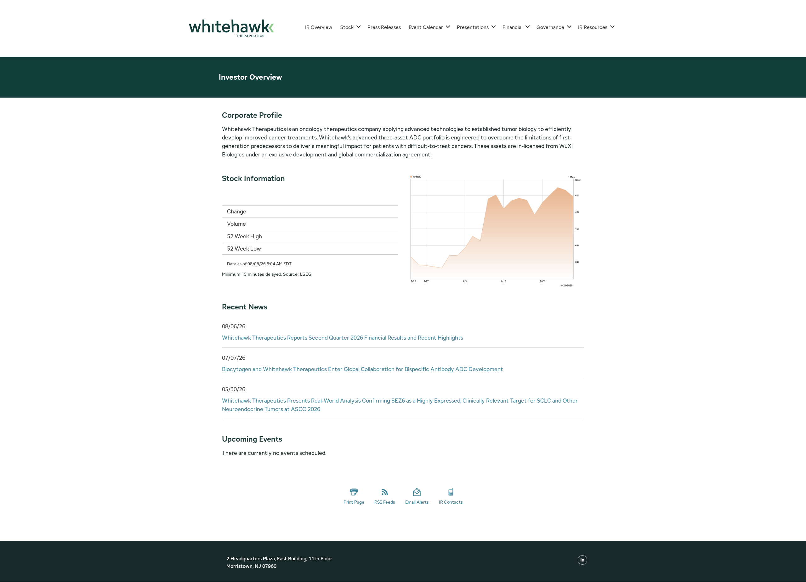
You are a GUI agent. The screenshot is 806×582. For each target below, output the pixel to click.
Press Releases (384, 27)
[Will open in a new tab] (582, 559)
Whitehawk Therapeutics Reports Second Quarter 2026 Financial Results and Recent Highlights (342, 337)
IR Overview (318, 27)
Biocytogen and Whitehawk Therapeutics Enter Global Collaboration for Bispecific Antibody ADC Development (362, 369)
